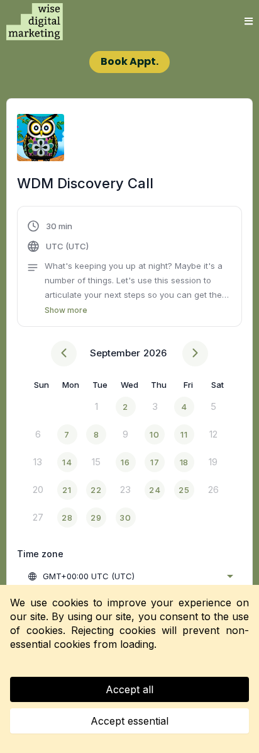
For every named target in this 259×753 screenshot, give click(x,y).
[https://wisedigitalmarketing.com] (34, 21)
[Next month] (195, 353)
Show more (66, 310)
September (115, 353)
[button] (249, 21)
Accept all (129, 689)
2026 (155, 353)
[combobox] (130, 576)
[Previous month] (64, 353)
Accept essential (129, 721)
